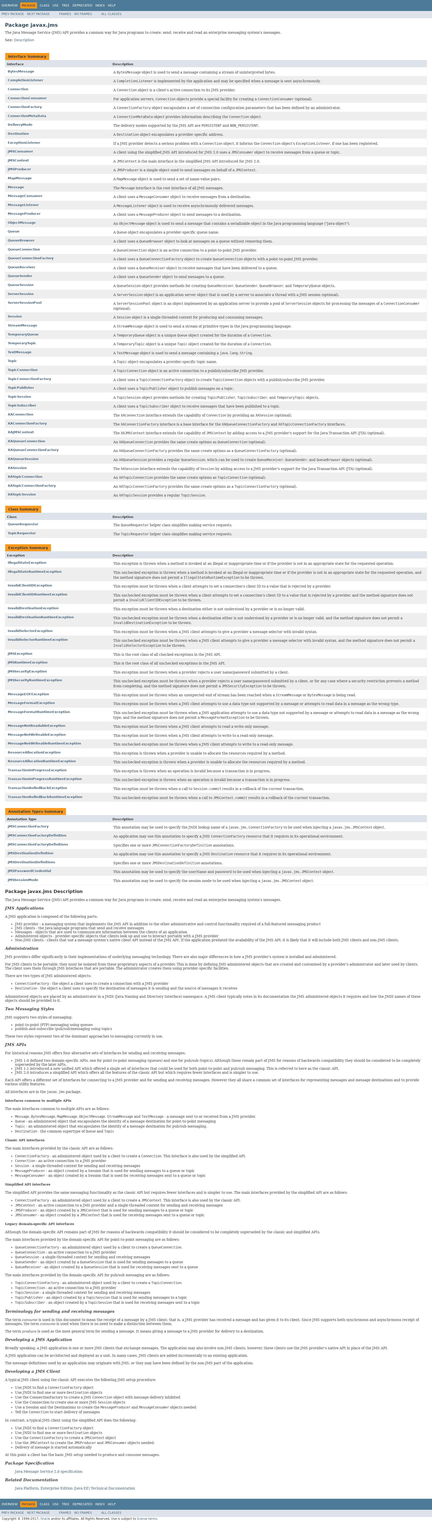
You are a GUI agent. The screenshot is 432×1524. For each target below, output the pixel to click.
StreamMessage (22, 325)
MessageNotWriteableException (37, 734)
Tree (66, 5)
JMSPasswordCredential (29, 871)
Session (15, 316)
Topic (12, 361)
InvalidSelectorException (30, 631)
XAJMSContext (21, 432)
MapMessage (20, 178)
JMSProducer (19, 169)
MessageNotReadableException (36, 726)
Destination (18, 134)
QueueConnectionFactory (31, 258)
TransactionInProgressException (37, 770)
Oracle (45, 1518)
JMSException (20, 654)
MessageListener (23, 205)
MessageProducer (24, 214)
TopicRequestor (22, 533)
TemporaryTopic (22, 343)
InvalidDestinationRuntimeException (41, 617)
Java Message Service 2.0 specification (48, 1472)
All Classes (111, 14)
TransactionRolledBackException (37, 788)
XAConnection (20, 414)
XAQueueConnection (26, 441)
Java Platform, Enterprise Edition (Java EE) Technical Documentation (75, 1488)
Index (100, 5)
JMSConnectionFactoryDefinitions (38, 844)
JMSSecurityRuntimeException (35, 680)
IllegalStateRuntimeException (35, 572)
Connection (18, 89)
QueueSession (21, 285)
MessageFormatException (31, 703)
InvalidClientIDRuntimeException (37, 594)
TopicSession (19, 396)
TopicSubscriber (22, 405)
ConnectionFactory (25, 107)
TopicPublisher (21, 388)
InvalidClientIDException (30, 585)
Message (16, 187)
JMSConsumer (20, 151)
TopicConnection (23, 370)
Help (112, 5)
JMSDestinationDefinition (30, 853)
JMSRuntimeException (28, 662)
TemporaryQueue (23, 334)
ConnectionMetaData (27, 116)
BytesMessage (21, 71)
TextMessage (20, 352)
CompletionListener (25, 80)
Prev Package (13, 14)
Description (24, 40)
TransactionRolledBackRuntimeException (45, 797)
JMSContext (18, 160)
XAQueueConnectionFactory (33, 450)
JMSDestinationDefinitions (31, 862)
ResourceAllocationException (34, 752)
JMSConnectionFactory (28, 826)
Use (55, 5)
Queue (14, 231)
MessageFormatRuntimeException (39, 712)
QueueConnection (24, 249)
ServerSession (21, 294)
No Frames (83, 14)
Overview (10, 5)
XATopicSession (22, 494)
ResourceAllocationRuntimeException (42, 761)
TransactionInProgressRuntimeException (45, 779)
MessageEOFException (28, 694)
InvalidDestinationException (33, 608)
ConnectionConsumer (27, 98)
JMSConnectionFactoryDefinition (37, 835)
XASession (17, 468)
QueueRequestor (23, 524)
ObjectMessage (22, 222)
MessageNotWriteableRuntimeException (44, 743)
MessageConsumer (25, 196)
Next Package (38, 14)
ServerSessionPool (25, 302)
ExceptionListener (24, 142)
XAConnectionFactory (27, 423)
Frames (65, 14)
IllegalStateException (27, 562)
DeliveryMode (20, 124)
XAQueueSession (23, 459)
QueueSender (20, 276)
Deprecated (82, 5)
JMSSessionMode (23, 880)
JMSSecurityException (27, 671)
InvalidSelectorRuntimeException (38, 640)
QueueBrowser (21, 240)
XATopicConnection (25, 476)
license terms (147, 1518)
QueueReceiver (21, 267)
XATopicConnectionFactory (32, 486)
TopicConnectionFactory (29, 379)
